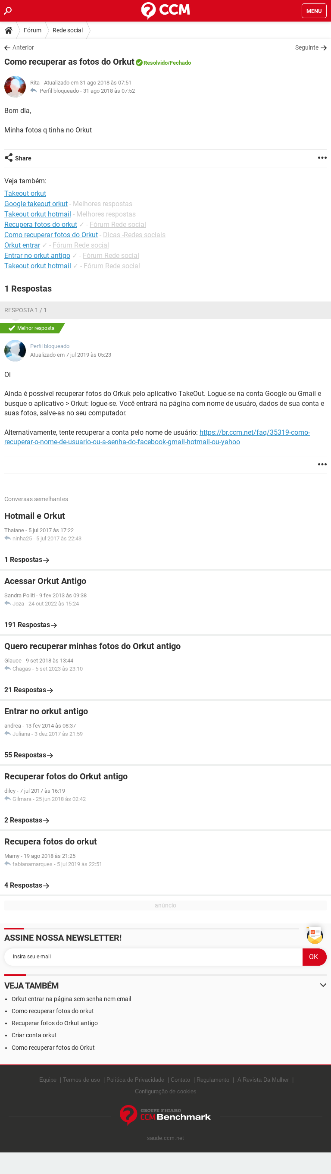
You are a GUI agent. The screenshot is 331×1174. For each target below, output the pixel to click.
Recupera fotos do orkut (40, 224)
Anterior (23, 47)
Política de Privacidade (135, 1080)
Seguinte (307, 47)
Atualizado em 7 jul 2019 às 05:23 (70, 355)
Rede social (68, 30)
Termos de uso (81, 1080)
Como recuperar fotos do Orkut (51, 235)
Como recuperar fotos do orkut (53, 1011)
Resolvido (156, 63)
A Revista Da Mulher (263, 1080)
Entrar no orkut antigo (37, 255)
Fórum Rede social (118, 224)
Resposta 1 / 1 (25, 310)
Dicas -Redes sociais (134, 235)
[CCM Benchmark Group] (165, 1115)
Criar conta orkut (34, 1035)
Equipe (47, 1080)
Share (23, 158)
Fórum (32, 30)
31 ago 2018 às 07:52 (109, 91)
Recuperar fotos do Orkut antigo (55, 1023)
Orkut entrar (22, 245)
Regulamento (213, 1080)
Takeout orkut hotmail (37, 266)
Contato (180, 1080)
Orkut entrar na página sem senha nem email (71, 998)
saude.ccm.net (165, 1138)
